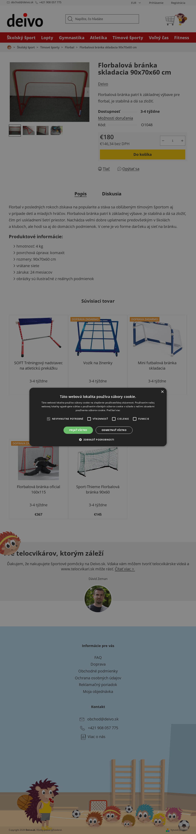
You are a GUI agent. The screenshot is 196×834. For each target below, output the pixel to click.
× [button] (162, 391)
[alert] (98, 417)
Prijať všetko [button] (78, 430)
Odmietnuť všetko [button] (114, 430)
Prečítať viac (113, 410)
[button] (98, 439)
